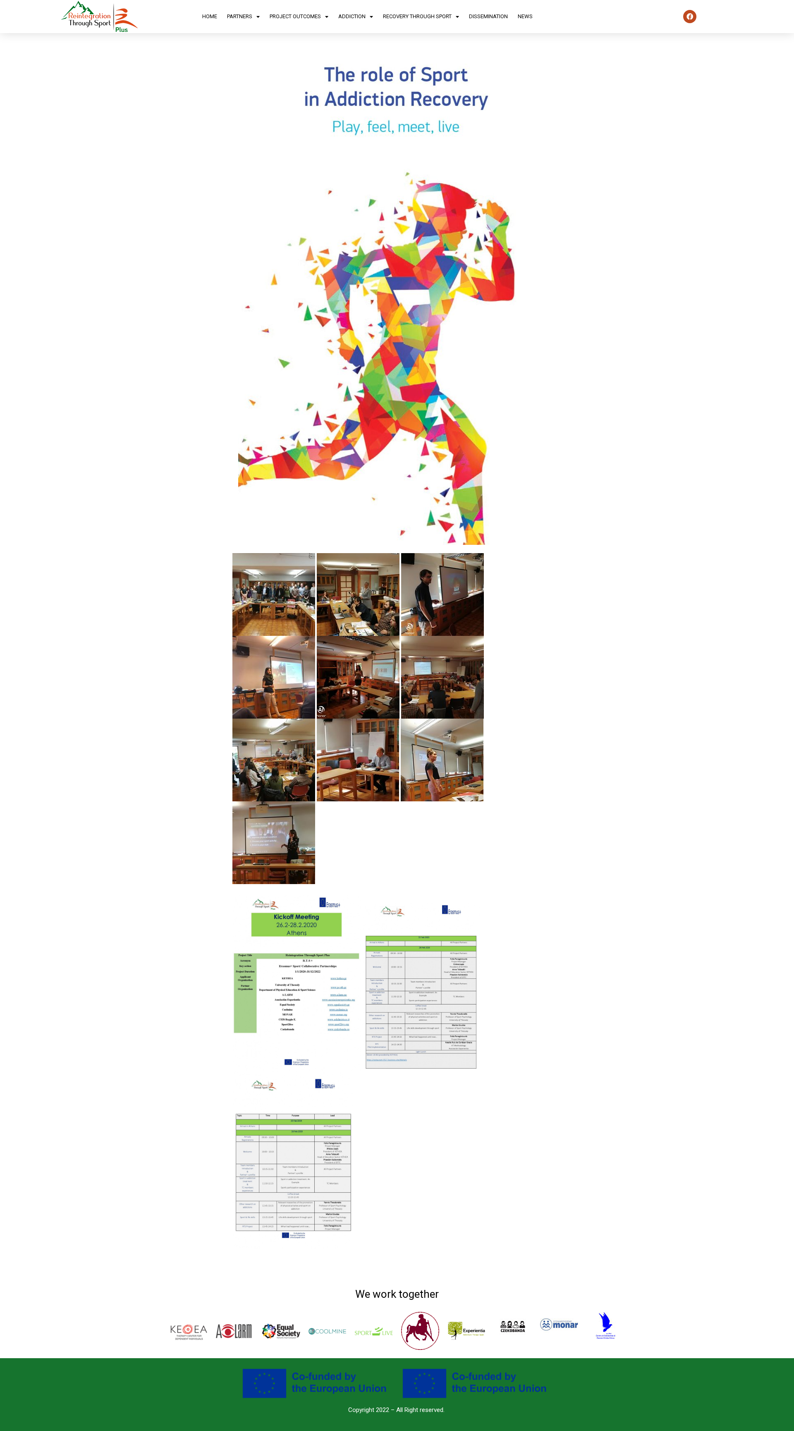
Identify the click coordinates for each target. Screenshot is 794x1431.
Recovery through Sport (417, 16)
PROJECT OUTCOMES (295, 16)
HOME (209, 16)
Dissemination (488, 16)
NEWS (525, 16)
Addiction (352, 16)
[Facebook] (689, 16)
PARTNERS (239, 16)
